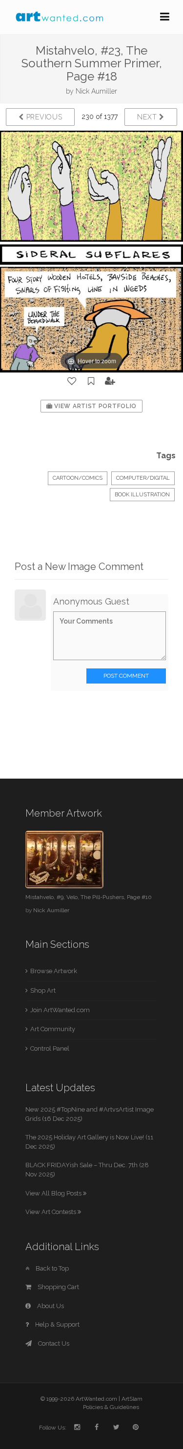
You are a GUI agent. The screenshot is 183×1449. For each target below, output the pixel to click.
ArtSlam (132, 1398)
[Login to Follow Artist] (110, 381)
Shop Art (43, 990)
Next (148, 117)
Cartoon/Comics (77, 478)
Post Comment (126, 675)
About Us (50, 1306)
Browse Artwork (53, 971)
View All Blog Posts (54, 1193)
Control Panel (49, 1048)
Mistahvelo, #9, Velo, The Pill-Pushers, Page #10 (88, 897)
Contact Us (53, 1343)
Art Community (52, 1029)
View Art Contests (51, 1211)
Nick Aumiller (96, 91)
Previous (43, 117)
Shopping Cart (57, 1287)
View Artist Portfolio (95, 406)
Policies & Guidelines (111, 1407)
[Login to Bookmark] (91, 381)
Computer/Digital (143, 478)
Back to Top (51, 1268)
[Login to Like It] (72, 381)
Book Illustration (142, 494)
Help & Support (57, 1324)
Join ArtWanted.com (60, 1010)
